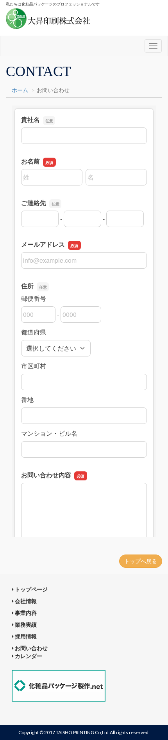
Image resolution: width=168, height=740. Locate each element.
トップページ (31, 589)
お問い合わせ (31, 648)
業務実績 (25, 624)
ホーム (20, 90)
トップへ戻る (140, 561)
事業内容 (25, 612)
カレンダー (28, 656)
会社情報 (25, 601)
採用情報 (25, 636)
